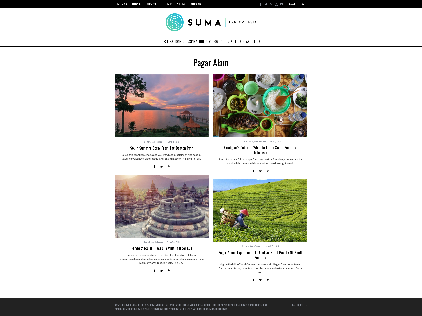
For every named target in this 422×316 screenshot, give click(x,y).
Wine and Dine (260, 141)
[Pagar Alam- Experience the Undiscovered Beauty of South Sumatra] (260, 210)
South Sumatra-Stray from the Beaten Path (161, 148)
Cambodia (196, 4)
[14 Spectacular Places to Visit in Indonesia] (162, 206)
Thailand (167, 4)
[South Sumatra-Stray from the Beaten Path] (162, 105)
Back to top (298, 305)
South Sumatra (157, 141)
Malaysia (137, 4)
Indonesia (122, 4)
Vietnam (181, 4)
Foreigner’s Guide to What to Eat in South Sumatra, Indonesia (260, 149)
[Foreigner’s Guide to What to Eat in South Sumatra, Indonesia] (260, 105)
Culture (147, 141)
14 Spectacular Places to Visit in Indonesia (161, 248)
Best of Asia (148, 242)
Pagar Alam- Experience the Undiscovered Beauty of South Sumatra (260, 254)
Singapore (152, 4)
